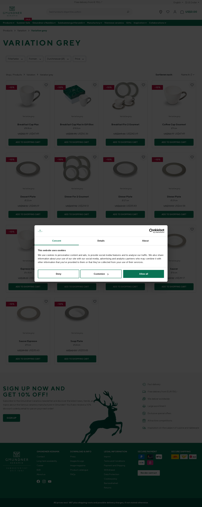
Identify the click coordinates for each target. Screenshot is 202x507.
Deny (58, 274)
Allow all (143, 274)
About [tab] (145, 240)
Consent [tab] (56, 240)
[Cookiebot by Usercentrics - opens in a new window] (151, 231)
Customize (99, 274)
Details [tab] (101, 240)
